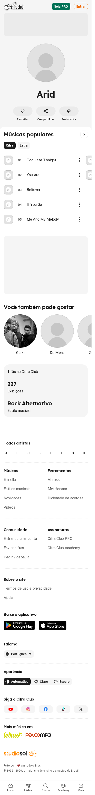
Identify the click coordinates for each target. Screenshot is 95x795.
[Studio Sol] (20, 753)
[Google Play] (19, 625)
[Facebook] (46, 709)
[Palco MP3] (38, 735)
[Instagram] (28, 709)
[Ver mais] (84, 134)
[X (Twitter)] (81, 709)
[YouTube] (11, 709)
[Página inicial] (14, 6)
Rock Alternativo (29, 403)
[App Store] (53, 625)
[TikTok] (63, 709)
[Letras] (13, 735)
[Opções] (79, 160)
